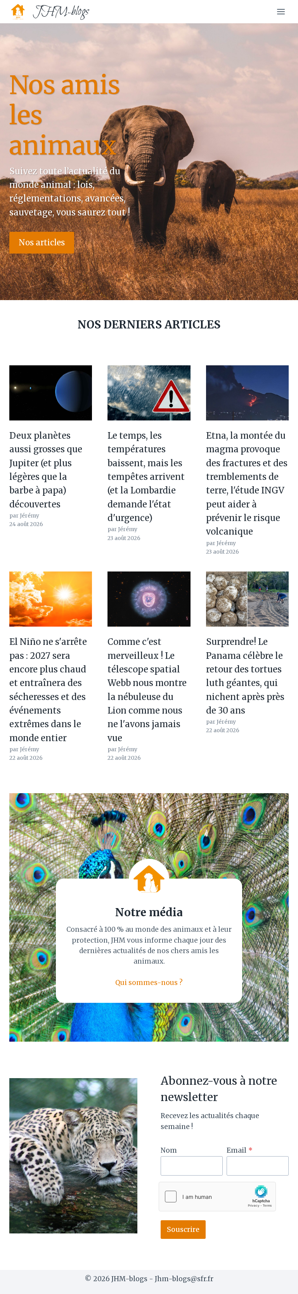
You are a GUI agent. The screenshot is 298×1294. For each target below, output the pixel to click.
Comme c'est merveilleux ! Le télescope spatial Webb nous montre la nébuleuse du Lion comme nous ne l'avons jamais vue (147, 689)
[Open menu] (281, 11)
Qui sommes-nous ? (149, 982)
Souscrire (183, 1229)
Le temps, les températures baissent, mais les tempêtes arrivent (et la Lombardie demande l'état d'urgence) (146, 476)
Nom (169, 1150)
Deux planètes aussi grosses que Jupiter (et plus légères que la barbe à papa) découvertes (45, 470)
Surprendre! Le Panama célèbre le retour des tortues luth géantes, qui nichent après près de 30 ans (245, 676)
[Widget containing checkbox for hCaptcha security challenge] (217, 1196)
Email (240, 1150)
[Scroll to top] (278, 1282)
